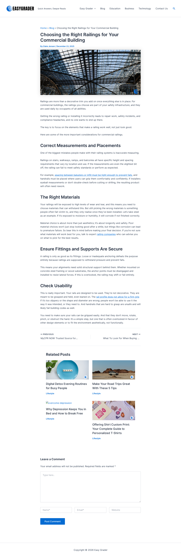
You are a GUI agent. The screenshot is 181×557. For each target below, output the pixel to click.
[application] (94, 9)
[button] (174, 8)
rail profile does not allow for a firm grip (117, 296)
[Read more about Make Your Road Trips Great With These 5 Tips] (113, 369)
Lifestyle (50, 393)
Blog (102, 8)
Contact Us (162, 8)
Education (115, 8)
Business (129, 8)
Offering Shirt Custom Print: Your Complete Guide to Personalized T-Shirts (111, 429)
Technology (145, 8)
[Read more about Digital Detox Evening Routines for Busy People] (67, 369)
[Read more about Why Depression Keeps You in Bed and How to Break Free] (59, 402)
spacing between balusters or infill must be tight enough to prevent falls (93, 175)
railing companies (106, 234)
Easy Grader (86, 8)
